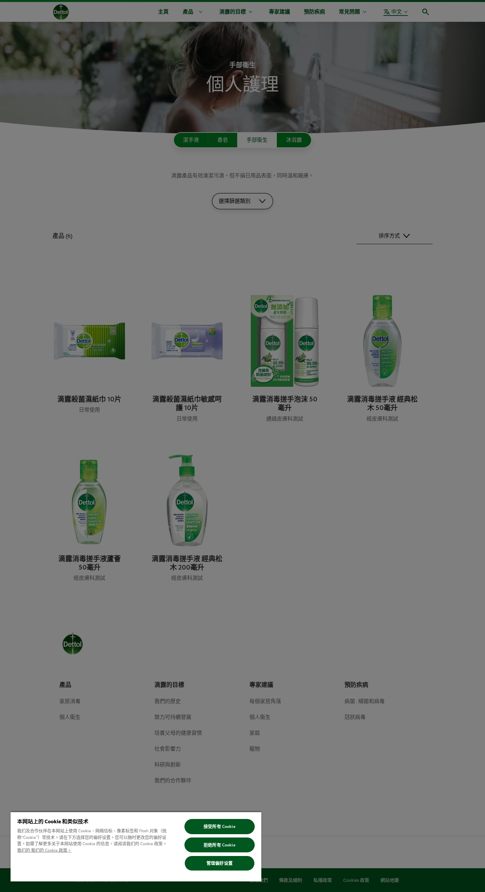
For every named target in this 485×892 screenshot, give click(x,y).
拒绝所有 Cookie (219, 844)
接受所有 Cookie (219, 826)
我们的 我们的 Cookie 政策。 (44, 850)
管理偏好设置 (220, 863)
